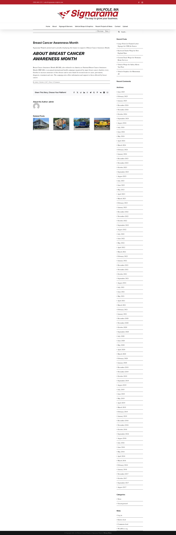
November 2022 (123, 216)
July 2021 (121, 287)
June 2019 (121, 394)
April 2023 (121, 194)
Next (106, 31)
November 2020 (123, 323)
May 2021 (121, 296)
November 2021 (123, 269)
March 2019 (122, 407)
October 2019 (122, 376)
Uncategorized (123, 503)
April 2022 (121, 247)
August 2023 (122, 176)
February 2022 (123, 256)
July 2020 (121, 336)
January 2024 (122, 154)
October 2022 (122, 221)
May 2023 (121, 190)
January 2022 (122, 261)
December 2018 (123, 420)
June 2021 (121, 292)
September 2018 (123, 434)
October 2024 (122, 114)
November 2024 (123, 110)
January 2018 (122, 469)
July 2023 (121, 181)
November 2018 (123, 425)
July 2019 (121, 389)
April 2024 (121, 141)
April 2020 (121, 349)
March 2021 (122, 305)
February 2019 (123, 412)
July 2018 (121, 443)
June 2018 (121, 447)
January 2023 (122, 207)
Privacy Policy (108, 533)
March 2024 (122, 145)
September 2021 (123, 278)
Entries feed (122, 520)
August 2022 (122, 229)
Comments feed (123, 524)
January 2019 (122, 416)
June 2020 (121, 341)
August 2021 (122, 283)
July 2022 (121, 234)
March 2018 (122, 460)
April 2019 (121, 403)
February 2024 (123, 150)
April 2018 (121, 456)
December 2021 (123, 265)
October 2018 (122, 429)
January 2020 (122, 363)
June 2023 (121, 185)
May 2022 (121, 243)
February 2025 (123, 96)
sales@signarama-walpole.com (53, 2)
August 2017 (122, 487)
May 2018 (121, 452)
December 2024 (123, 105)
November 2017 (123, 474)
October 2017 (122, 478)
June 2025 (121, 92)
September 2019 (123, 381)
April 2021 (121, 301)
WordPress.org (123, 529)
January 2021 (122, 314)
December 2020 (123, 318)
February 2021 (123, 309)
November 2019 (123, 372)
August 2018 (122, 438)
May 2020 (121, 345)
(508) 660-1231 (38, 2)
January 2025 (122, 101)
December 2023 (123, 158)
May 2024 (121, 136)
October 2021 (122, 274)
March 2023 (122, 198)
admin (36, 82)
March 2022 (122, 252)
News (50, 82)
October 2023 (122, 167)
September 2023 (123, 172)
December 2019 (123, 367)
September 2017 (123, 483)
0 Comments (56, 82)
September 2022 (123, 225)
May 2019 (121, 398)
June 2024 (121, 132)
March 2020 (122, 354)
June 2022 (121, 238)
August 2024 (122, 123)
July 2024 (121, 127)
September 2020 (123, 332)
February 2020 (123, 358)
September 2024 (123, 118)
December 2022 (123, 212)
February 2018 (123, 465)
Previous (100, 31)
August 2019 (122, 385)
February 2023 (123, 203)
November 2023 (123, 163)
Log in (120, 515)
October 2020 (122, 327)
